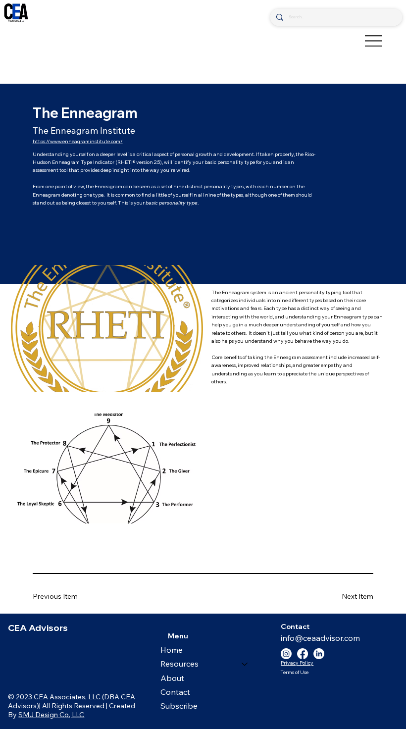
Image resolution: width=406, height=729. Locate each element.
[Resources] (245, 664)
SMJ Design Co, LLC (51, 714)
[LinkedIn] (318, 653)
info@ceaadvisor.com (320, 638)
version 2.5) (148, 162)
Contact (175, 692)
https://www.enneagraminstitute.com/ (78, 141)
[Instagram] (286, 653)
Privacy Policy (297, 663)
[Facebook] (302, 653)
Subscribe (179, 706)
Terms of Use (294, 672)
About (172, 678)
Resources (179, 664)
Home (171, 650)
